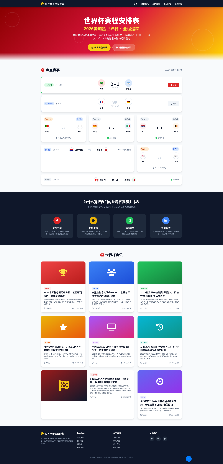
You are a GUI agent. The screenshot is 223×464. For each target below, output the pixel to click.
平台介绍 (116, 437)
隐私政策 (116, 447)
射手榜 (79, 444)
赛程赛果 (145, 3)
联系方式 (116, 441)
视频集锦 (178, 3)
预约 (175, 103)
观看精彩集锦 (125, 47)
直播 (175, 85)
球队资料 (156, 3)
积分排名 (167, 3)
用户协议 (116, 444)
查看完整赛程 (100, 47)
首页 (136, 3)
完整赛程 (80, 437)
